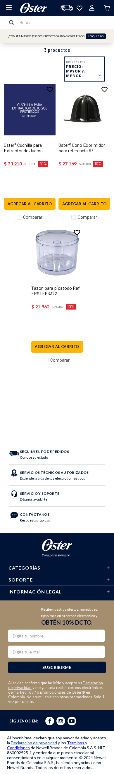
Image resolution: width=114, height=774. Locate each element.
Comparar (32, 217)
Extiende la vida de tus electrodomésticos (54, 475)
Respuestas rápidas (35, 517)
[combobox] (57, 22)
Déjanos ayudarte (39, 496)
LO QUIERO (95, 36)
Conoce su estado (44, 454)
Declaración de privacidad (34, 742)
